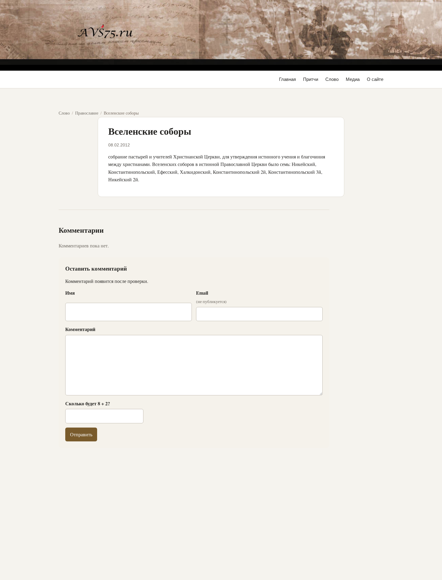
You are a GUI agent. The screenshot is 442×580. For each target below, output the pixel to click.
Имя (70, 292)
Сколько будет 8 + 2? (87, 403)
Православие (86, 113)
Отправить (81, 434)
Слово (332, 79)
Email (211, 296)
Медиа (353, 79)
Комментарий (80, 329)
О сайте (375, 79)
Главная (287, 79)
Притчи (310, 79)
